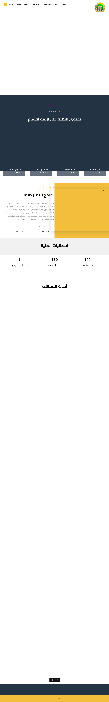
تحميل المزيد (54, 680)
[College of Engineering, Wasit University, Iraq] (100, 7)
